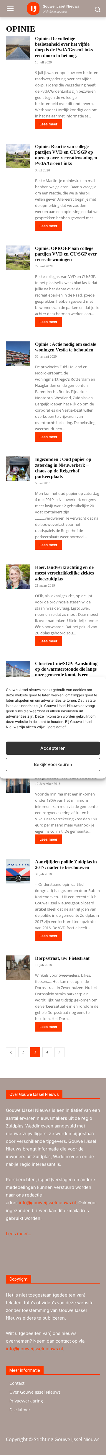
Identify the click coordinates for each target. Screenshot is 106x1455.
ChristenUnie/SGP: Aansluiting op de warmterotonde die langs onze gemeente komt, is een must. (66, 672)
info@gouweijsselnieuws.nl (47, 1202)
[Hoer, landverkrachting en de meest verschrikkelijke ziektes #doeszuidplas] (18, 576)
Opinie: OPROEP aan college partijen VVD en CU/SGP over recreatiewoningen (66, 254)
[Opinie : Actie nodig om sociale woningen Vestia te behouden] (18, 353)
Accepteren (53, 748)
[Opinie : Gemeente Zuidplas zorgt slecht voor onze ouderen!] (18, 781)
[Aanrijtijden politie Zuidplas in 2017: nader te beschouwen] (18, 871)
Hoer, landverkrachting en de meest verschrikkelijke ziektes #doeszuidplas (64, 573)
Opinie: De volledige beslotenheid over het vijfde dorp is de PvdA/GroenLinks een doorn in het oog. (64, 47)
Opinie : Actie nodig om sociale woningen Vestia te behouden (65, 347)
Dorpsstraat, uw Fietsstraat (62, 958)
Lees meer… (18, 1233)
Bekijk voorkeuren (53, 764)
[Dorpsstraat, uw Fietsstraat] (18, 967)
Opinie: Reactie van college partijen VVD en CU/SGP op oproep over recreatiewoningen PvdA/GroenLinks (66, 155)
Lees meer (48, 124)
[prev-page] (11, 1052)
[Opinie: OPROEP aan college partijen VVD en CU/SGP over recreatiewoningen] (18, 257)
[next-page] (59, 1052)
